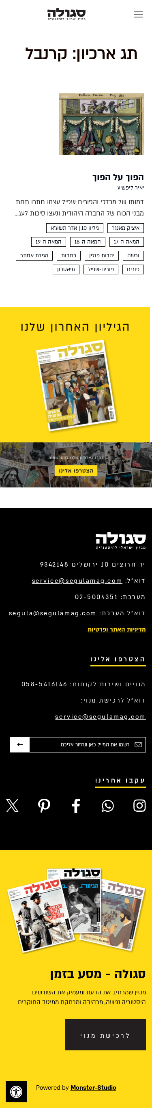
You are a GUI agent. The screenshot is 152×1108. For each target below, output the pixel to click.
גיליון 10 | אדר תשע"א (75, 228)
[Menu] (138, 14)
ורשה (133, 255)
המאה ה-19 (49, 242)
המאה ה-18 (88, 242)
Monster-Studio (93, 1088)
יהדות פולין (101, 255)
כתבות (68, 255)
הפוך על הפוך (118, 177)
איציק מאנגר (125, 228)
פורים (133, 269)
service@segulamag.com (77, 581)
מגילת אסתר (34, 255)
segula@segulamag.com (53, 613)
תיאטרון (66, 269)
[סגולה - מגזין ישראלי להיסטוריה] (66, 14)
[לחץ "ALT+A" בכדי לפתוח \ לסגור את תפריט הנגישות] (16, 1091)
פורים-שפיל (101, 269)
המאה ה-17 (126, 242)
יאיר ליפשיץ (131, 188)
